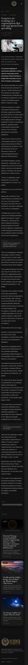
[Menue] (21, 4)
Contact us (9, 661)
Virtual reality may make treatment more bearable (12, 427)
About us (3, 661)
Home (2, 11)
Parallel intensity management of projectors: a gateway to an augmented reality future (11, 244)
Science (7, 11)
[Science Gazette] (14, 3)
